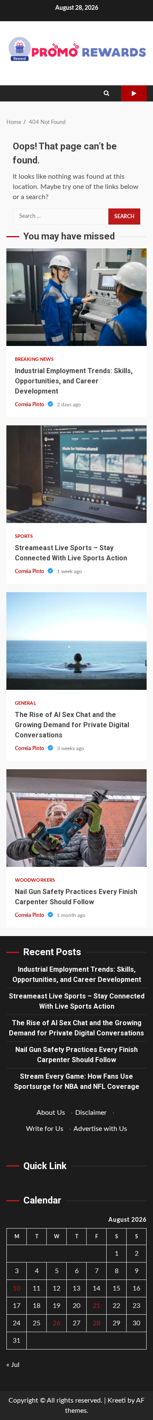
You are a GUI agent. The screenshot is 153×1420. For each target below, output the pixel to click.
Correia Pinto (30, 404)
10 (16, 1288)
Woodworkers (35, 880)
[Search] (106, 93)
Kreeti (117, 1400)
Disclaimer (91, 1112)
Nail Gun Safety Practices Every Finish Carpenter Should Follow (76, 818)
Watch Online (134, 93)
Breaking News (34, 359)
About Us (51, 1112)
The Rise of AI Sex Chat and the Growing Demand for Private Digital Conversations (76, 641)
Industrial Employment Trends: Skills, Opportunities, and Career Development (76, 297)
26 (56, 1323)
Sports (24, 536)
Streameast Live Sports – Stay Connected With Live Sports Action (76, 474)
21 (96, 1305)
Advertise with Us (100, 1128)
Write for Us (44, 1128)
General (25, 703)
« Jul (13, 1364)
